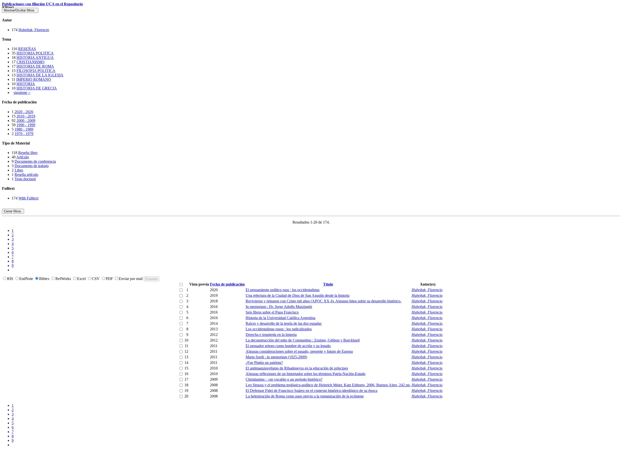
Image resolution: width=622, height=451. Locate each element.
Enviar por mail (131, 279)
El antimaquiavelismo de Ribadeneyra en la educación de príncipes (297, 368)
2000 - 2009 (26, 120)
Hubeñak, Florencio (33, 30)
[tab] (311, 20)
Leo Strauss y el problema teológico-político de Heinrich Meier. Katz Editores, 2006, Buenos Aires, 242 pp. (328, 385)
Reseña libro (27, 153)
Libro (19, 170)
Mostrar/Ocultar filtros (20, 10)
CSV (96, 279)
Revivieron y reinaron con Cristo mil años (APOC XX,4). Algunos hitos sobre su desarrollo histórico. (323, 301)
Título (328, 284)
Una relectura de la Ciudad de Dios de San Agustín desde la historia (297, 295)
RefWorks (63, 279)
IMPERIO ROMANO (33, 79)
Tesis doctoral (25, 179)
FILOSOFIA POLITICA (36, 71)
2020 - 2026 (24, 112)
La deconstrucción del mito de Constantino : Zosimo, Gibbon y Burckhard (303, 340)
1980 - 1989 (24, 129)
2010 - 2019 (26, 116)
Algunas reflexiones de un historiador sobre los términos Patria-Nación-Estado (305, 374)
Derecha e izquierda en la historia (271, 335)
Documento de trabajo (32, 166)
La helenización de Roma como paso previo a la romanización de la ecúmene (305, 396)
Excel (82, 279)
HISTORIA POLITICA (35, 53)
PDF (110, 279)
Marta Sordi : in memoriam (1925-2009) (276, 357)
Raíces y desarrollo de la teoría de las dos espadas (283, 323)
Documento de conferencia (35, 161)
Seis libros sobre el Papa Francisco (272, 312)
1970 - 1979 (24, 134)
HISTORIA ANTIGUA (35, 57)
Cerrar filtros (13, 211)
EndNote (26, 279)
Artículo (22, 157)
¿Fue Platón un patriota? (264, 363)
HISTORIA (26, 84)
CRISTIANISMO (30, 62)
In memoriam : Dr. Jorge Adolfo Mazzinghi (279, 307)
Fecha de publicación (227, 284)
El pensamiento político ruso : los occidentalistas (283, 290)
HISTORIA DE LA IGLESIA (40, 75)
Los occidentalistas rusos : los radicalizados (279, 329)
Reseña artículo (26, 174)
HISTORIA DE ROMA (35, 66)
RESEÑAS (27, 49)
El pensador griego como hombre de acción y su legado (288, 346)
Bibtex (44, 279)
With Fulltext (28, 198)
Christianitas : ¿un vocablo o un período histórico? (284, 379)
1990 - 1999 (26, 125)
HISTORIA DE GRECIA (37, 88)
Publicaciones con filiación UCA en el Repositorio (42, 4)
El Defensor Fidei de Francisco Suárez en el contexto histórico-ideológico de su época (311, 390)
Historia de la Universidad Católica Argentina (280, 318)
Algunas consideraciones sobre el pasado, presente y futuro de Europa (299, 351)
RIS (10, 279)
